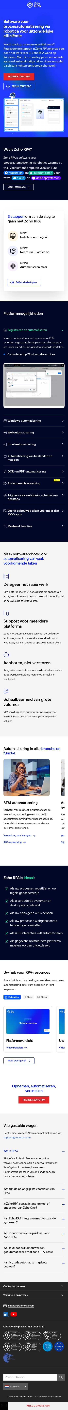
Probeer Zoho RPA (19, 76)
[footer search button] (61, 1377)
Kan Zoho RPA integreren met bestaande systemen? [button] (29, 1220)
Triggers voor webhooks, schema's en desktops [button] (33, 497)
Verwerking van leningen (17, 835)
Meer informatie (17, 187)
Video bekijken (14, 1047)
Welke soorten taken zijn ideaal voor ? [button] (26, 1235)
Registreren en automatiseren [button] (27, 330)
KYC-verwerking (12, 842)
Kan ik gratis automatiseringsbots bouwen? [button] (25, 1264)
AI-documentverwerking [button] (24, 483)
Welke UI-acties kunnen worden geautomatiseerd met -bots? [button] (28, 1249)
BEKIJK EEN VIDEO (21, 86)
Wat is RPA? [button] (10, 1150)
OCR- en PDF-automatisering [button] (27, 471)
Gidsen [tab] (44, 997)
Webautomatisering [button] (21, 432)
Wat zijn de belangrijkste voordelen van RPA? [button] (29, 1191)
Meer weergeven (17, 1060)
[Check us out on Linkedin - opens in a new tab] (6, 1314)
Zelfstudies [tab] (13, 997)
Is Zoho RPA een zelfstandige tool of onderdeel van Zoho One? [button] (26, 1205)
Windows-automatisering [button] (24, 420)
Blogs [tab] (29, 997)
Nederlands (14, 1387)
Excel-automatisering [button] (22, 444)
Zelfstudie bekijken (26, 282)
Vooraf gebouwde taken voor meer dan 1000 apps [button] (33, 512)
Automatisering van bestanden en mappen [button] (30, 457)
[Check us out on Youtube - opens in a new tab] (13, 1314)
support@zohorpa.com (17, 1137)
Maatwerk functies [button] (20, 526)
